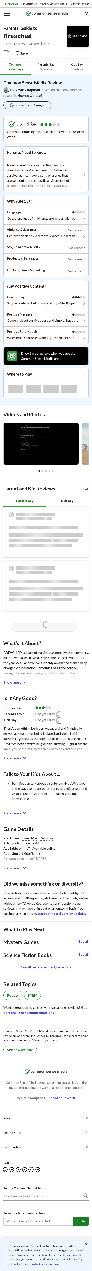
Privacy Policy (74, 1259)
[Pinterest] (25, 1169)
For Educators (29, 3)
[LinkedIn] (38, 1169)
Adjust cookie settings (46, 1263)
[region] (46, 1254)
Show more (12, 682)
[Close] (86, 1244)
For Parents (11, 3)
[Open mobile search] (87, 14)
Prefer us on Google (30, 105)
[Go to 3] (49, 471)
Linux (17, 43)
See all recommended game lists (46, 967)
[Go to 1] (42, 471)
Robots (13, 995)
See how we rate (20, 1050)
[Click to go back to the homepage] (47, 14)
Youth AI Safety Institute (53, 3)
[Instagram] (6, 1169)
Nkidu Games (31, 853)
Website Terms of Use (52, 1259)
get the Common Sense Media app (48, 355)
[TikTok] (31, 1169)
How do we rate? (29, 95)
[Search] (85, 1196)
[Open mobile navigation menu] (6, 14)
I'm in (81, 1221)
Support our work (61, 1098)
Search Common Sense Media (24, 1188)
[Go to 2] (46, 471)
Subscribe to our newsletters (24, 1213)
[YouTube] (12, 1169)
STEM (32, 995)
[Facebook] (18, 1169)
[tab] (15, 67)
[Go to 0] (39, 471)
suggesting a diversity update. (62, 913)
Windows (34, 43)
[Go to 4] (53, 471)
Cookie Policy (70, 1255)
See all (84, 489)
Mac (24, 43)
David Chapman (27, 90)
